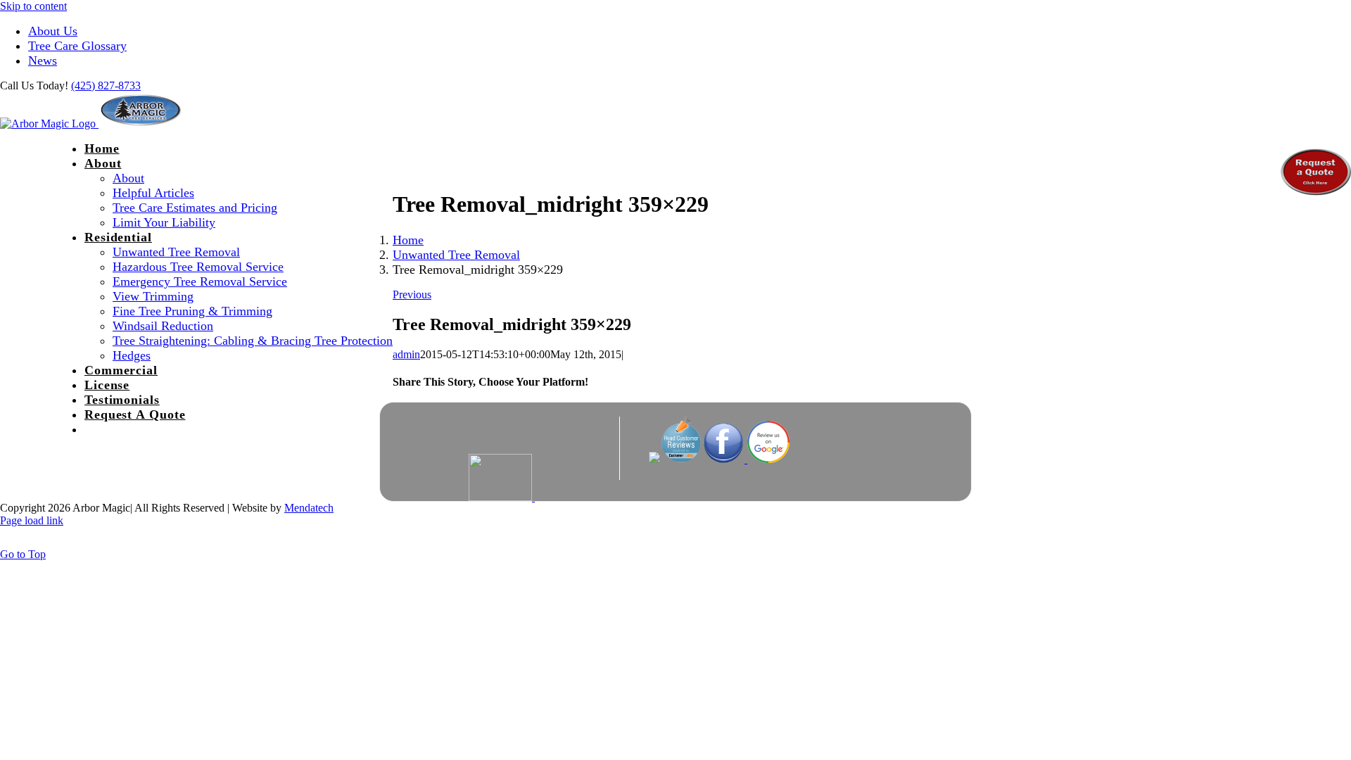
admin (406, 354)
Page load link (31, 520)
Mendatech (309, 508)
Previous (412, 294)
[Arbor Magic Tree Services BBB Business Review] (577, 497)
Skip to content (33, 6)
